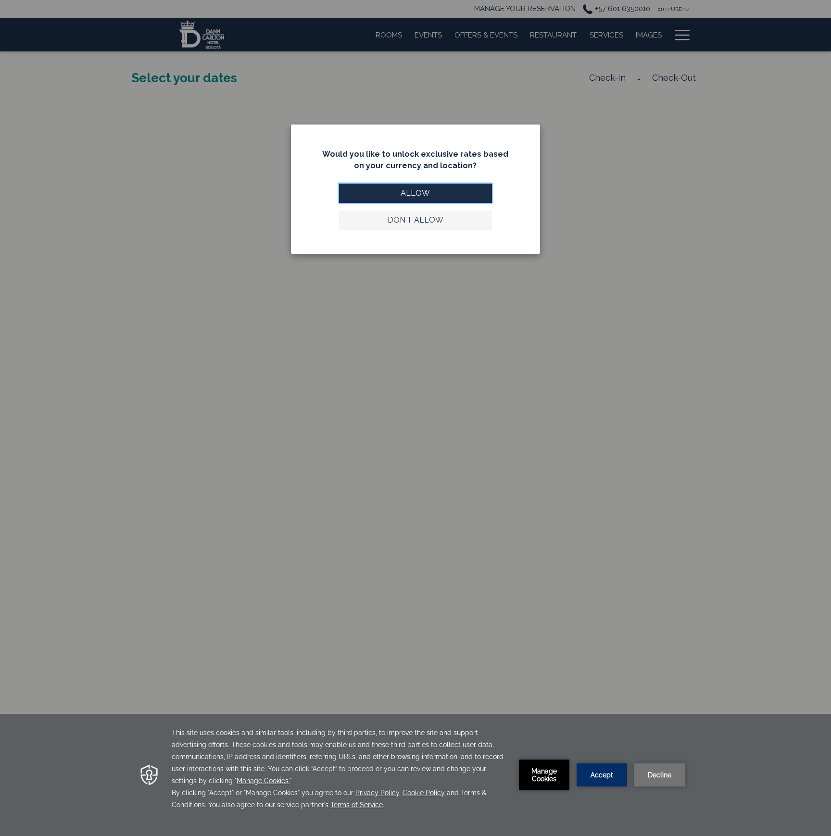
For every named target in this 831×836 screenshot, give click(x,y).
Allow (415, 193)
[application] (415, 775)
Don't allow (415, 220)
